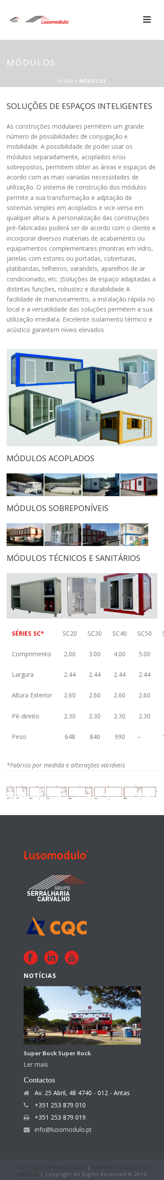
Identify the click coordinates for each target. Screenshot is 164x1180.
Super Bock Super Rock (57, 1053)
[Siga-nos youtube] (72, 958)
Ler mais (36, 1064)
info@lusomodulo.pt (63, 1130)
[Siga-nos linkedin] (51, 958)
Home (65, 81)
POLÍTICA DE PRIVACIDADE (50, 1167)
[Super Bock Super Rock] (82, 1015)
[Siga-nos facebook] (31, 958)
